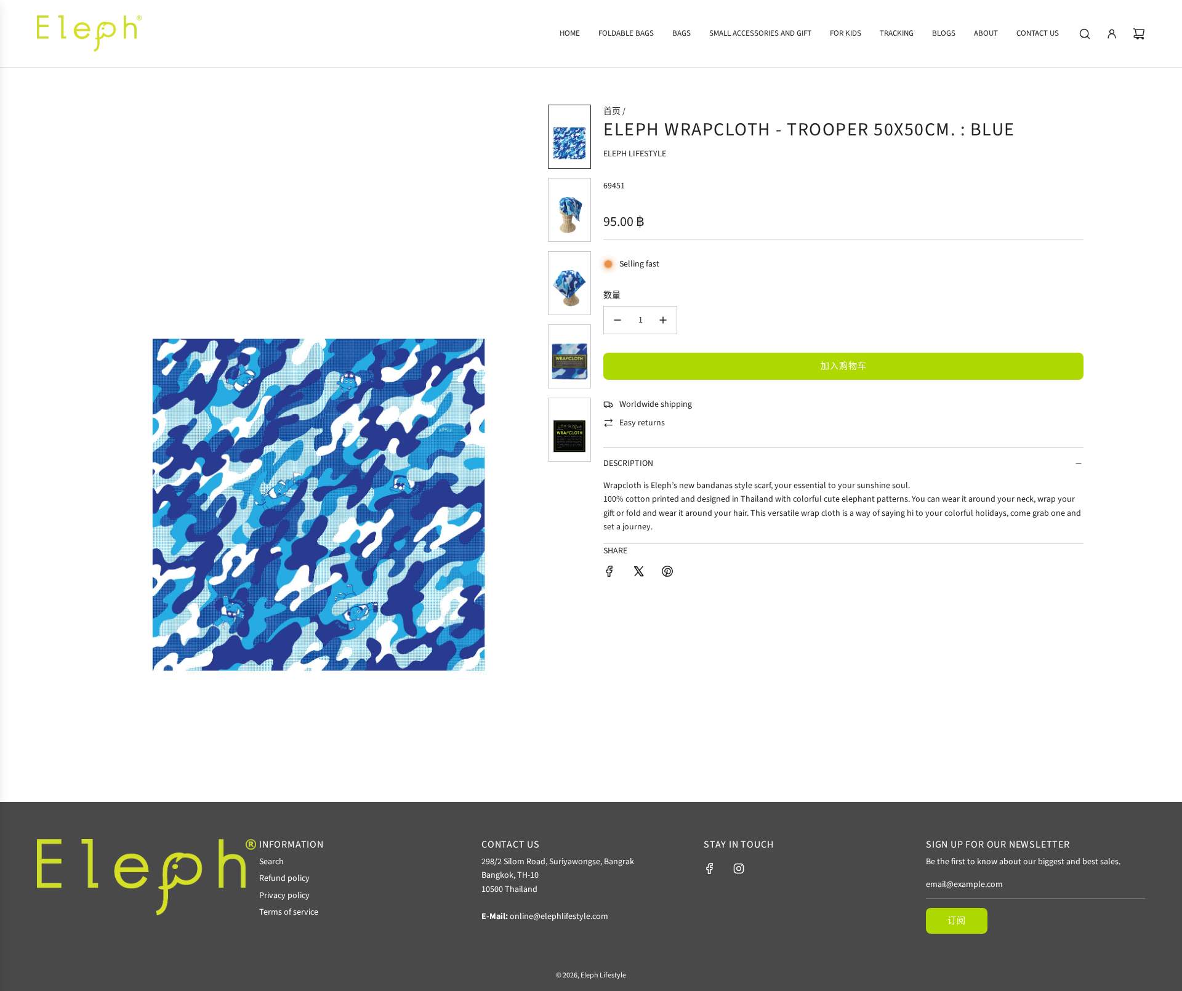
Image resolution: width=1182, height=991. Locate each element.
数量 (612, 295)
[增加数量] (663, 320)
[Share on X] (638, 573)
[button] (114, 434)
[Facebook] (709, 868)
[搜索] (1084, 33)
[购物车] (1138, 33)
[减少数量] (617, 320)
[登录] (1111, 33)
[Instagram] (738, 868)
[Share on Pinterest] (667, 573)
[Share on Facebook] (609, 573)
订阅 (956, 921)
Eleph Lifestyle (634, 154)
